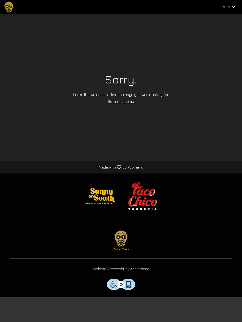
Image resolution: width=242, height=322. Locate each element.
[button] (228, 7)
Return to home (121, 101)
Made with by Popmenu (73, 167)
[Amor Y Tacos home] (25, 7)
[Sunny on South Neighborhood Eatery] (99, 195)
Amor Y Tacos (121, 240)
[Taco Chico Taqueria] (142, 195)
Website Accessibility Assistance (121, 269)
